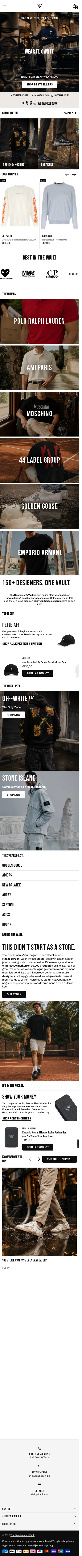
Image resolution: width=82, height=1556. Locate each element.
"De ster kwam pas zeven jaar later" (24, 1260)
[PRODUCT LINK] (19, 214)
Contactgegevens (26, 1541)
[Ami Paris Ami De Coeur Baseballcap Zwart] (11, 667)
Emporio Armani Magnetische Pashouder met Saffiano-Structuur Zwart (44, 1134)
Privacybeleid (9, 1541)
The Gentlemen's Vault (22, 1535)
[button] (4, 6)
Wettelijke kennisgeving (40, 1545)
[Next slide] (74, 174)
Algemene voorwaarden (14, 1545)
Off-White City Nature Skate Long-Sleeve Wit (19, 239)
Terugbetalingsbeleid (63, 1541)
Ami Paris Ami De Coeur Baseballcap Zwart (45, 662)
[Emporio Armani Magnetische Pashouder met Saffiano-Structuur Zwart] (11, 1138)
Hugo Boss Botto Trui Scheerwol (54, 239)
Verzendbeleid (44, 1541)
